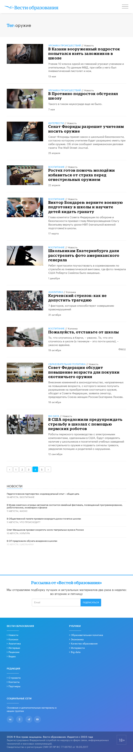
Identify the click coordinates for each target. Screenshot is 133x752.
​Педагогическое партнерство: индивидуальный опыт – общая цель (43, 493)
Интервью (14, 647)
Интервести (78, 647)
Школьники (27, 544)
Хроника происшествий (64, 45)
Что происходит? (30, 522)
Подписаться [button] (91, 602)
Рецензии (13, 652)
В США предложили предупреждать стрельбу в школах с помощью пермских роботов (85, 424)
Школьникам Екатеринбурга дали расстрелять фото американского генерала (83, 255)
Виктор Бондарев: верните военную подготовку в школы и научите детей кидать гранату (85, 207)
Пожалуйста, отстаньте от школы (83, 332)
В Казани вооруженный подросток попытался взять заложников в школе (84, 53)
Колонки (13, 639)
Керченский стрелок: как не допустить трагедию (77, 297)
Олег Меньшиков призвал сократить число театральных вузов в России (45, 529)
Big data (76, 652)
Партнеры (14, 686)
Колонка (71, 292)
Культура (25, 533)
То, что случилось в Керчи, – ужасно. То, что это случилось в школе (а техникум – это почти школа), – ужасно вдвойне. (83, 341)
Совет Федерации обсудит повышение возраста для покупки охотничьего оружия (84, 372)
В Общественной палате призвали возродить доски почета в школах (44, 518)
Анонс (24, 510)
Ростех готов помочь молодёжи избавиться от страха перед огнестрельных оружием (81, 175)
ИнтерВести (56, 123)
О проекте (14, 677)
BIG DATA (53, 416)
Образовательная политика (67, 364)
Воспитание (56, 167)
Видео (12, 656)
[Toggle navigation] (125, 7)
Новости (13, 635)
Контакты (14, 682)
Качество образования (84, 643)
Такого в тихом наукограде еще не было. (75, 103)
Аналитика (55, 292)
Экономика (77, 639)
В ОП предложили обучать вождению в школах (32, 540)
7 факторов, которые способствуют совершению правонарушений (81, 307)
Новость (89, 45)
